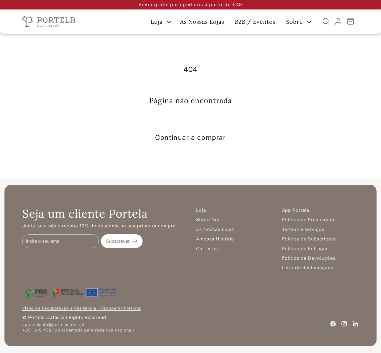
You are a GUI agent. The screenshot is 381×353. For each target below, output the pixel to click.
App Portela (296, 210)
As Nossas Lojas (215, 229)
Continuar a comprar (190, 137)
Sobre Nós (208, 219)
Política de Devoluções (309, 258)
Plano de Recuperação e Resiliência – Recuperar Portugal (81, 308)
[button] (160, 21)
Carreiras (207, 248)
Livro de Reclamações (307, 267)
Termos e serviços (303, 229)
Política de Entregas (305, 248)
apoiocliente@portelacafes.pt (53, 324)
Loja (201, 210)
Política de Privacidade (309, 219)
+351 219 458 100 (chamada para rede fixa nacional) (78, 330)
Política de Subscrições (309, 239)
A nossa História (215, 239)
